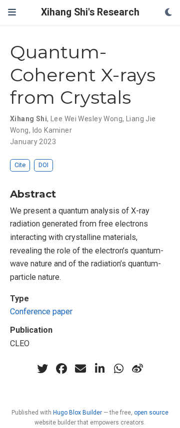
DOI (43, 165)
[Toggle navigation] (12, 12)
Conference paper (41, 311)
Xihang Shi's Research (90, 12)
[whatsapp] (118, 368)
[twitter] (42, 368)
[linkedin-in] (99, 368)
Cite (20, 165)
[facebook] (61, 368)
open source (151, 412)
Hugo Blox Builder (77, 412)
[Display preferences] (168, 12)
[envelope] (80, 368)
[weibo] (137, 368)
